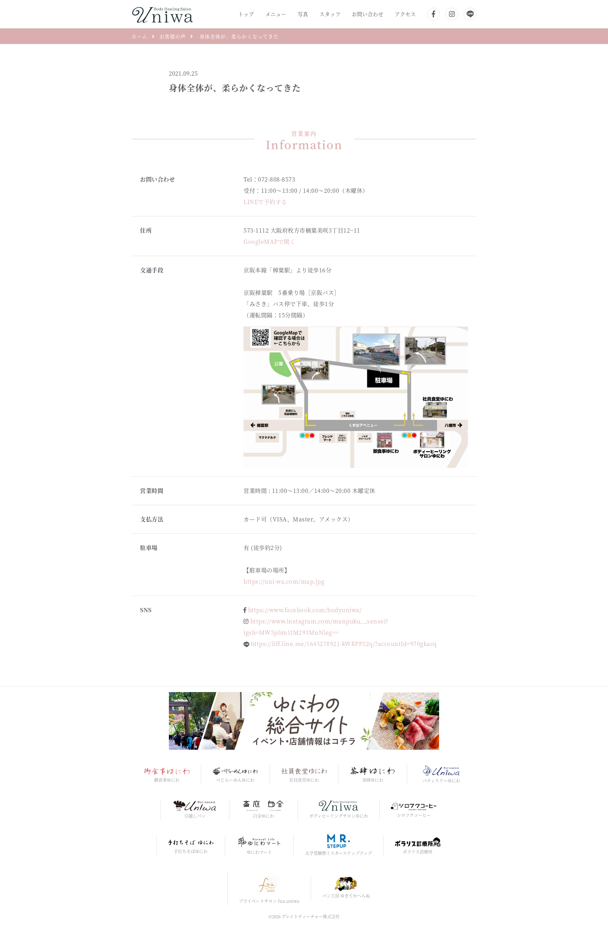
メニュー (275, 14)
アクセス (405, 14)
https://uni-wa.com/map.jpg (283, 581)
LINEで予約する (265, 202)
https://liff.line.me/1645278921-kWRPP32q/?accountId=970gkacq (344, 644)
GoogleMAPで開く (269, 241)
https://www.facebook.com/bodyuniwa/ (305, 610)
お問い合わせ (368, 14)
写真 (303, 14)
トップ (246, 14)
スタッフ (330, 14)
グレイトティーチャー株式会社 (310, 916)
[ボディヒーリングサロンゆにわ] (162, 13)
